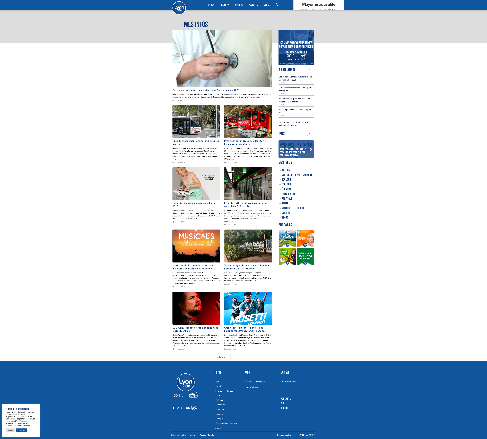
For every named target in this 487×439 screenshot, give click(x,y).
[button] (311, 149)
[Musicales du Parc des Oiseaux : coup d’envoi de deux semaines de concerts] (196, 246)
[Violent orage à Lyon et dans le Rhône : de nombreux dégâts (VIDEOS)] (248, 246)
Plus (310, 70)
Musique (239, 5)
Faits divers (288, 194)
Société (286, 213)
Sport (285, 218)
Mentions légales (283, 435)
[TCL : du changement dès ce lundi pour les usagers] (196, 121)
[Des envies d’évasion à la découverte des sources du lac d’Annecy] (287, 239)
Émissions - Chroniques (255, 381)
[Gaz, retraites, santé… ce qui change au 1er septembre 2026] (222, 58)
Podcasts (253, 5)
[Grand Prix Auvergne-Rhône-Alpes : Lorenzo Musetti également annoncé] (248, 308)
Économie (287, 189)
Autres (286, 170)
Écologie (286, 180)
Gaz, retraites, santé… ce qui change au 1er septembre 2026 (205, 90)
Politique (287, 199)
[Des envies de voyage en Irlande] (305, 257)
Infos (210, 5)
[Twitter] (178, 408)
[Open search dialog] (278, 4)
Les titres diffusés (288, 381)
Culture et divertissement (297, 175)
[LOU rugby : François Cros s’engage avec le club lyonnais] (196, 308)
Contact (268, 5)
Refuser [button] (10, 430)
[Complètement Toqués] (305, 239)
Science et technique (294, 208)
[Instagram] (182, 408)
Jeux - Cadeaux (251, 387)
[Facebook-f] (173, 408)
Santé (285, 203)
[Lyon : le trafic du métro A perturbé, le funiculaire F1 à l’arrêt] (248, 183)
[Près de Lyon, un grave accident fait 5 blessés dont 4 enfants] (248, 121)
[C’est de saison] (287, 257)
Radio (223, 5)
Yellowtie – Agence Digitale (202, 435)
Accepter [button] (21, 430)
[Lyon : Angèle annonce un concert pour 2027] (196, 183)
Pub (282, 403)
